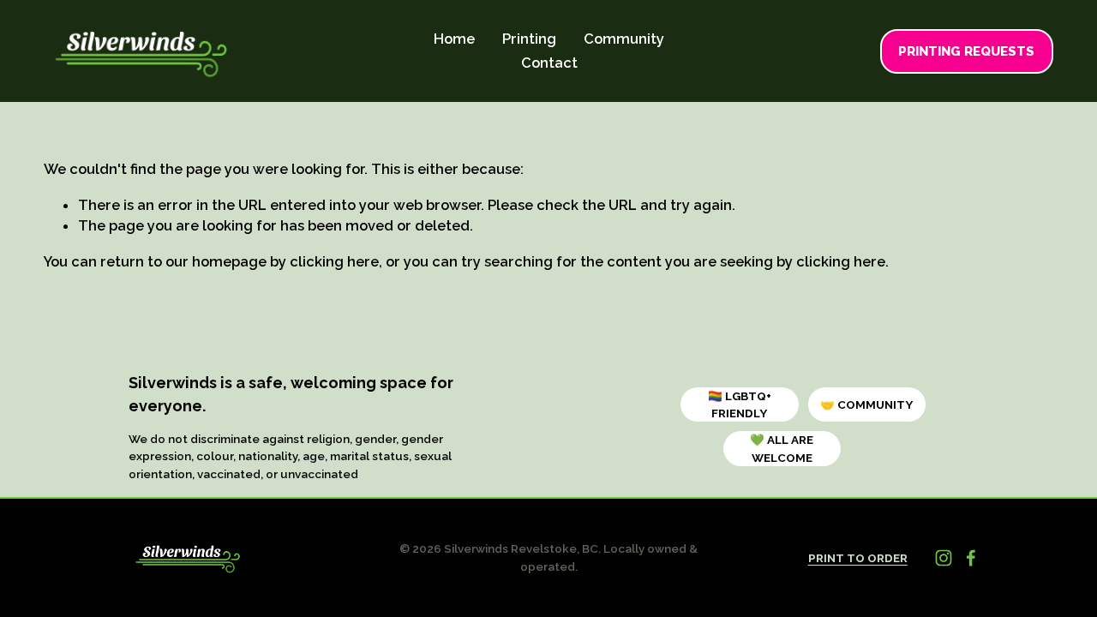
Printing (529, 38)
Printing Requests (966, 51)
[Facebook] (971, 557)
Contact (549, 62)
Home (454, 38)
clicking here (334, 261)
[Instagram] (943, 557)
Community (624, 38)
